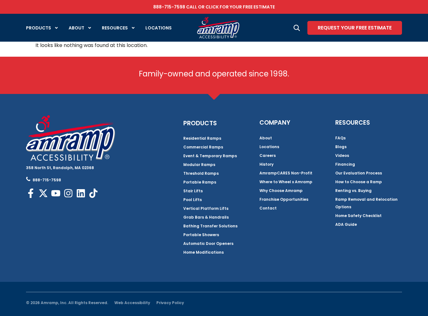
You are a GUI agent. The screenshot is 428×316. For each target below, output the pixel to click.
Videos (342, 155)
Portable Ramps (199, 182)
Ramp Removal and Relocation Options (366, 203)
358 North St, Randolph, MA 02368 (60, 167)
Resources (115, 28)
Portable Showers (201, 234)
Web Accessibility (132, 302)
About (76, 28)
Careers (267, 155)
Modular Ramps (199, 164)
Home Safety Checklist (358, 215)
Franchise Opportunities (283, 199)
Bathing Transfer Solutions (210, 226)
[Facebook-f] (30, 193)
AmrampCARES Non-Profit (285, 173)
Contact (268, 208)
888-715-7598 (169, 7)
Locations (158, 28)
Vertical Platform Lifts (205, 208)
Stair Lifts (193, 191)
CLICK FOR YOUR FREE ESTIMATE (240, 7)
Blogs (341, 146)
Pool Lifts (192, 199)
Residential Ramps (202, 138)
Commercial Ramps (203, 147)
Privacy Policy (170, 302)
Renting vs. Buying (353, 190)
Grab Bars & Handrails (206, 217)
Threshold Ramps (201, 173)
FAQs (340, 138)
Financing (345, 164)
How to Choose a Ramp (358, 181)
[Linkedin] (81, 193)
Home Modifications (203, 252)
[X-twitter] (43, 193)
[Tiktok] (93, 193)
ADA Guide (346, 224)
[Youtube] (55, 193)
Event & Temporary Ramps (210, 155)
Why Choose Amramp (281, 190)
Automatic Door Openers (208, 243)
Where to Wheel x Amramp (285, 181)
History (266, 164)
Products (38, 28)
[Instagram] (68, 193)
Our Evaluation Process (358, 173)
